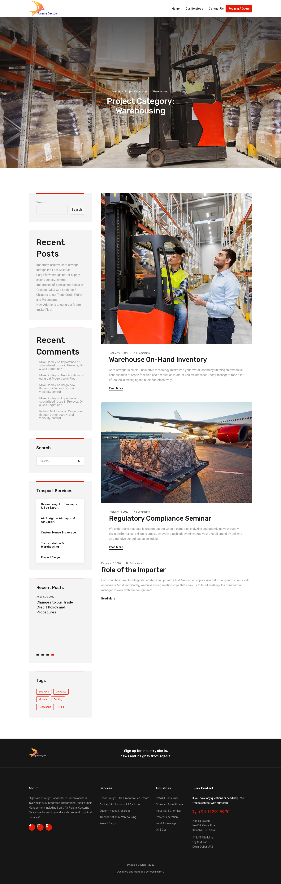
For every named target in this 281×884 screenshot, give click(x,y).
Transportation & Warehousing (52, 544)
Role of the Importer (133, 570)
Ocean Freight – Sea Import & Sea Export (59, 505)
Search (40, 202)
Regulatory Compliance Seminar (160, 518)
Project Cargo (50, 557)
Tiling (61, 707)
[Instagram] (40, 827)
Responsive (45, 707)
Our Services (194, 8)
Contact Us (216, 8)
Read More (116, 388)
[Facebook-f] (32, 827)
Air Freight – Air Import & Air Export (58, 520)
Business (44, 691)
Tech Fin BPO (156, 871)
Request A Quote (238, 8)
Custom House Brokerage (58, 532)
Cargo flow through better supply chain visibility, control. (57, 388)
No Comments (142, 352)
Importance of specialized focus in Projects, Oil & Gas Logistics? (61, 365)
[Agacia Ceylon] (43, 8)
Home (176, 8)
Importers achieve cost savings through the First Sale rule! (58, 643)
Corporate (61, 691)
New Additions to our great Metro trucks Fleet (61, 377)
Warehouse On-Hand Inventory (158, 360)
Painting (58, 699)
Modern (43, 699)
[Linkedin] (48, 827)
